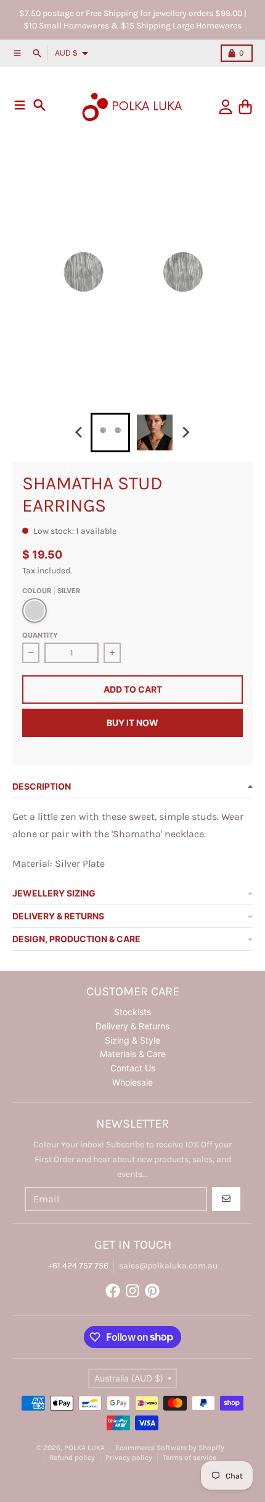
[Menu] (19, 105)
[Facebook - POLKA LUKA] (112, 1290)
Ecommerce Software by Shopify (169, 1447)
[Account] (225, 106)
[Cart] (245, 106)
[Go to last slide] (79, 432)
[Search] (39, 105)
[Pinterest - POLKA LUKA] (152, 1290)
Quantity (40, 635)
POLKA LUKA (84, 1447)
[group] (110, 432)
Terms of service (189, 1457)
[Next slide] (185, 432)
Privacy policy (128, 1457)
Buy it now (132, 722)
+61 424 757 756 (78, 1265)
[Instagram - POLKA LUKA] (132, 1290)
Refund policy (72, 1457)
